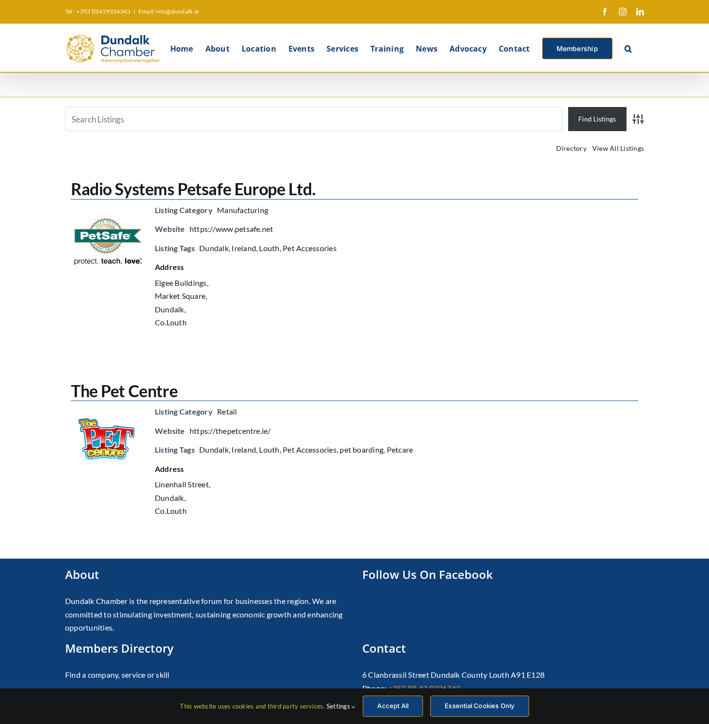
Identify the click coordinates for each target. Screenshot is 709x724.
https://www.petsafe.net (231, 228)
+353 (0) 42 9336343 (424, 688)
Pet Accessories (310, 248)
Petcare (400, 449)
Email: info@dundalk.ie (168, 11)
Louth (269, 248)
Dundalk (214, 248)
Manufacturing (242, 210)
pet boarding (361, 449)
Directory (571, 148)
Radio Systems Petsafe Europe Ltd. (193, 189)
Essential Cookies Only (479, 706)
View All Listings (618, 148)
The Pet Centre (124, 391)
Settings (339, 706)
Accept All (393, 706)
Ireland (244, 248)
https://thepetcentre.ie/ (230, 430)
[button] (628, 48)
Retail (227, 411)
